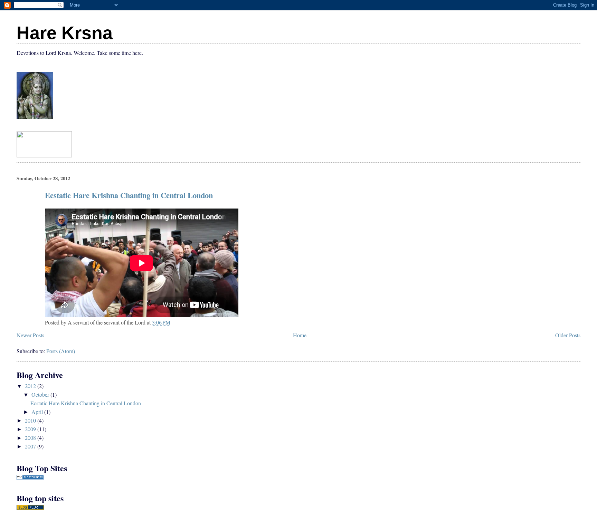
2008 (31, 437)
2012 (31, 385)
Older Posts (567, 335)
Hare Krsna (65, 33)
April (37, 411)
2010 (31, 420)
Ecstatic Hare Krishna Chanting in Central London (129, 195)
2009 (31, 429)
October (40, 394)
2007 (31, 446)
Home (299, 335)
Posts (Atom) (60, 351)
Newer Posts (30, 335)
